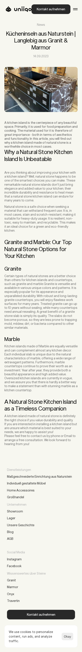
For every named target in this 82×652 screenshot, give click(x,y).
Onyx (10, 594)
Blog (10, 532)
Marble (44, 346)
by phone (53, 436)
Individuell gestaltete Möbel (26, 483)
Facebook (14, 566)
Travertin (13, 601)
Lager (11, 518)
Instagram (14, 559)
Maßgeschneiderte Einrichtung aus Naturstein (39, 476)
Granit (11, 580)
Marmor (12, 587)
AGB (10, 538)
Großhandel (15, 497)
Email (68, 436)
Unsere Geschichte (20, 525)
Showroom (15, 511)
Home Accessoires (21, 490)
